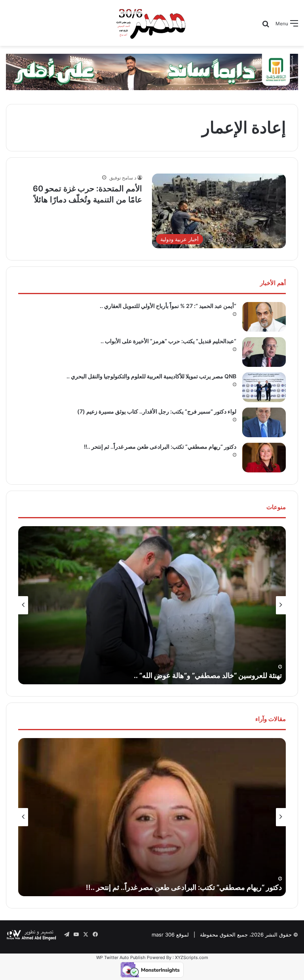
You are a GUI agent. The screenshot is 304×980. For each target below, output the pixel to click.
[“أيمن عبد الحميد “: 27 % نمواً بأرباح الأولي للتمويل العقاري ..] (264, 317)
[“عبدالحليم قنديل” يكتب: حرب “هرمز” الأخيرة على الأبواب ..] (264, 352)
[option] (152, 605)
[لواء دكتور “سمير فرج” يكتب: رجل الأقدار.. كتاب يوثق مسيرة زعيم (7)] (264, 422)
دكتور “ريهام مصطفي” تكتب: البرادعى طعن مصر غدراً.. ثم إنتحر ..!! (160, 446)
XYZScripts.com (191, 957)
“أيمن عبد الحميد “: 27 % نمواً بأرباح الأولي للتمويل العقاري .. (168, 305)
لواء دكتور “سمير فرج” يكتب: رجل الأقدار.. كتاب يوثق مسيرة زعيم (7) (156, 411)
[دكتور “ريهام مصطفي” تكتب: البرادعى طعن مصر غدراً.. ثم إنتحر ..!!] (264, 457)
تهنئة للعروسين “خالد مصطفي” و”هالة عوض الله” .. (208, 675)
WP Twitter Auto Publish (121, 957)
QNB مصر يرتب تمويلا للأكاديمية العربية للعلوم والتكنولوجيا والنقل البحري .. (151, 376)
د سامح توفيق (122, 178)
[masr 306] (152, 23)
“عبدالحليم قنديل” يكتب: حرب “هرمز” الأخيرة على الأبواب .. (168, 341)
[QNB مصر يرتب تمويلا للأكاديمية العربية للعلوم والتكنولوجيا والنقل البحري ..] (264, 387)
